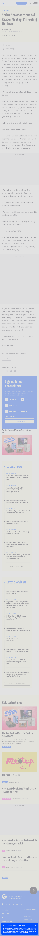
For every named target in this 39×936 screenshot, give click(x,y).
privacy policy (9, 931)
